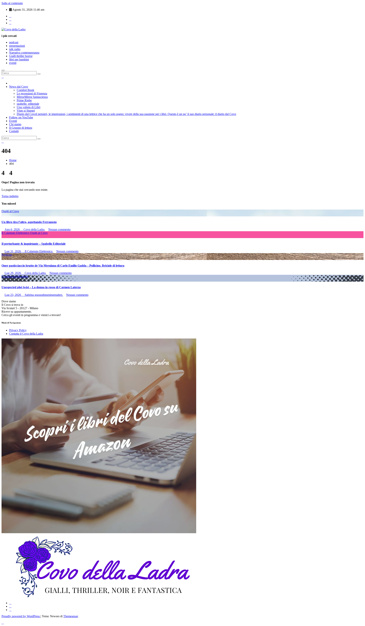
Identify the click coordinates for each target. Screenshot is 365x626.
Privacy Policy (18, 330)
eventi (12, 62)
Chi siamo (15, 124)
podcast (13, 42)
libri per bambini (19, 59)
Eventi (13, 120)
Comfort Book (25, 90)
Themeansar (70, 616)
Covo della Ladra (34, 229)
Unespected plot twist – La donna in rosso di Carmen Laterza (41, 287)
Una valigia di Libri (28, 107)
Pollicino (7, 254)
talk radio (14, 49)
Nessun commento (59, 229)
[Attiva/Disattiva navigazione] (3, 70)
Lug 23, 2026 (13, 294)
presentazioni (17, 45)
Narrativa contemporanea (24, 52)
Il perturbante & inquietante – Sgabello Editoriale (34, 243)
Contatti (14, 131)
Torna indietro (10, 196)
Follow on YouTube (21, 117)
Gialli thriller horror (21, 56)
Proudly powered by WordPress (21, 616)
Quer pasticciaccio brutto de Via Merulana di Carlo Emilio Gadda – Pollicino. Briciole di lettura (63, 265)
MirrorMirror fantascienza (32, 97)
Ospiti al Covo (10, 211)
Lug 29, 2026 (13, 273)
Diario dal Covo (126, 114)
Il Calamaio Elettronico (16, 232)
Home (13, 160)
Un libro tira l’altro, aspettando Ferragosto (29, 222)
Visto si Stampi (26, 110)
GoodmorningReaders (15, 276)
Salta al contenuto (12, 3)
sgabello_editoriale (28, 103)
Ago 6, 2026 (13, 229)
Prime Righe (24, 100)
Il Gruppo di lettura (20, 127)
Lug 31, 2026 (13, 251)
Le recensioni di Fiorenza (32, 93)
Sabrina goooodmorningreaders (43, 294)
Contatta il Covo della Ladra (26, 333)
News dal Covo (18, 86)
